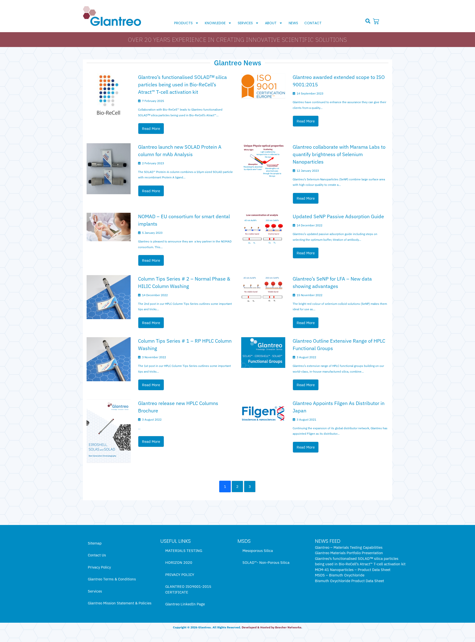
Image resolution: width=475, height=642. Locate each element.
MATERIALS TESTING (183, 550)
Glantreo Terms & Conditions (112, 579)
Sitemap (95, 543)
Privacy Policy (99, 567)
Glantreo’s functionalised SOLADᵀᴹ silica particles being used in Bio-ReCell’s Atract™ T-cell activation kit (182, 84)
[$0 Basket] (376, 21)
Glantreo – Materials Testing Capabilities (348, 547)
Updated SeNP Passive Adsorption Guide (338, 216)
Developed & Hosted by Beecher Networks (271, 627)
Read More (151, 128)
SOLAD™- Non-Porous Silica (265, 562)
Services (245, 23)
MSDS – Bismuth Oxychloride (339, 575)
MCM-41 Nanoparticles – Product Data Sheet (352, 569)
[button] (368, 21)
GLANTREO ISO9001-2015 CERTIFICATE (188, 589)
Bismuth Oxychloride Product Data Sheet (349, 580)
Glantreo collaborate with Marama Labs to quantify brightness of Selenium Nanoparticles (339, 154)
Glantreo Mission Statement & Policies (119, 603)
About (271, 23)
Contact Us (97, 555)
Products (183, 23)
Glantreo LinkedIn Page (185, 604)
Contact (313, 23)
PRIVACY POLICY (179, 574)
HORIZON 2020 (178, 562)
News (293, 23)
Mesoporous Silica (257, 550)
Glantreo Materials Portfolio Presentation (349, 552)
